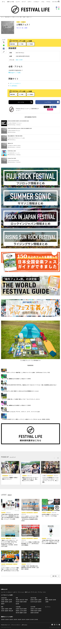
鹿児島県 (36, 612)
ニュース (18, 1)
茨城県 (21, 601)
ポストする (21, 102)
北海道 (2, 599)
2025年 (7, 619)
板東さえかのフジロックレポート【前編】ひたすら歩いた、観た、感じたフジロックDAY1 (30, 479)
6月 (18, 22)
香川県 (17, 612)
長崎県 (32, 612)
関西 (20, 17)
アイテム (48, 1)
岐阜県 (54, 599)
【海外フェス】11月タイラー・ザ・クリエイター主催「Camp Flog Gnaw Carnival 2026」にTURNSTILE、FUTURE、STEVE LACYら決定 (10, 543)
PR (44, 475)
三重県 (46, 601)
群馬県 (25, 601)
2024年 (11, 619)
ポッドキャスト (55, 1)
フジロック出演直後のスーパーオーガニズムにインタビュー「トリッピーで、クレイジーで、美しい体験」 (50, 480)
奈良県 (2, 610)
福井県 (39, 601)
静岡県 (46, 599)
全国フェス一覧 (10, 1)
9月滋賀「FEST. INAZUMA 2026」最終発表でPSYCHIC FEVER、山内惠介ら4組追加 (30, 567)
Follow (47, 107)
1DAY (21, 60)
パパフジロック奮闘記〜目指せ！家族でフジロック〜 (10, 478)
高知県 (25, 612)
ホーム (3, 1)
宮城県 (2, 601)
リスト (49, 512)
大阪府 (24, 17)
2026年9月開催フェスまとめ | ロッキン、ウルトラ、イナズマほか (50, 515)
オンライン (48, 606)
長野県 (35, 599)
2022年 (19, 619)
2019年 (32, 619)
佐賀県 (32, 608)
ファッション (21, 592)
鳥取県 (17, 610)
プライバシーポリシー (16, 624)
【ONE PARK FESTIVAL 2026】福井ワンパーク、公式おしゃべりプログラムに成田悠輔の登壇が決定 (50, 542)
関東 (17, 597)
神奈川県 (22, 599)
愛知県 (50, 599)
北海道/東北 (4, 597)
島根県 (25, 608)
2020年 (28, 619)
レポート (29, 1)
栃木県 (17, 603)
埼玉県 (17, 601)
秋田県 (6, 601)
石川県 (32, 601)
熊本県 (35, 610)
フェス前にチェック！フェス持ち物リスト (30, 360)
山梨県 (39, 599)
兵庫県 (10, 608)
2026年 (3, 619)
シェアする (48, 102)
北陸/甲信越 (33, 597)
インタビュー (36, 1)
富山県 (35, 601)
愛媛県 (21, 612)
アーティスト (34, 592)
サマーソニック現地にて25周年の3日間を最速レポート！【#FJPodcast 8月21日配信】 (30, 543)
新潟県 (32, 599)
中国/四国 (18, 606)
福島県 (2, 603)
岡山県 (21, 608)
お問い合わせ (24, 624)
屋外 (17, 60)
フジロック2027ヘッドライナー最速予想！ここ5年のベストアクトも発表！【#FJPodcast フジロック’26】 (10, 569)
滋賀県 (6, 610)
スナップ (24, 1)
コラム (42, 1)
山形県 (10, 601)
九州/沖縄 (32, 606)
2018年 (36, 619)
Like (54, 107)
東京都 (17, 599)
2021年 (24, 619)
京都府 (6, 608)
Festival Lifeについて (5, 624)
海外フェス (8, 538)
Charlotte (58, 627)
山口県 (21, 610)
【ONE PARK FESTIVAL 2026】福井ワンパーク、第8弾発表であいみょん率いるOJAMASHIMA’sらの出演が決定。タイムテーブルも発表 (10, 517)
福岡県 (39, 610)
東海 (46, 597)
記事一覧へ (55, 576)
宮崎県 (39, 608)
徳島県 (25, 610)
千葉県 (26, 599)
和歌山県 (11, 610)
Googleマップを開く (15, 72)
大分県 (35, 608)
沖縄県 (32, 610)
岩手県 (10, 599)
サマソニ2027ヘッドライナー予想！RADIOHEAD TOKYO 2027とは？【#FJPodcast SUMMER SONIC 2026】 (30, 518)
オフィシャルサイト (15, 83)
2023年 (15, 619)
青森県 (6, 599)
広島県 (17, 608)
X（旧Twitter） (14, 86)
